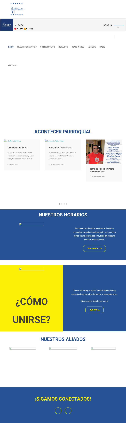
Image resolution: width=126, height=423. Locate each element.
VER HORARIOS (94, 248)
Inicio (11, 47)
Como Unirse (77, 47)
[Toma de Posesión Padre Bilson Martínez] (104, 152)
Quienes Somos (47, 47)
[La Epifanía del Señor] (22, 141)
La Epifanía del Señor (18, 147)
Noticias (92, 47)
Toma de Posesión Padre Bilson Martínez (102, 170)
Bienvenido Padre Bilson (60, 147)
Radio (102, 47)
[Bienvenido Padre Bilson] (63, 141)
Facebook (13, 65)
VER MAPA (95, 310)
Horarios (63, 47)
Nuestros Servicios (27, 47)
